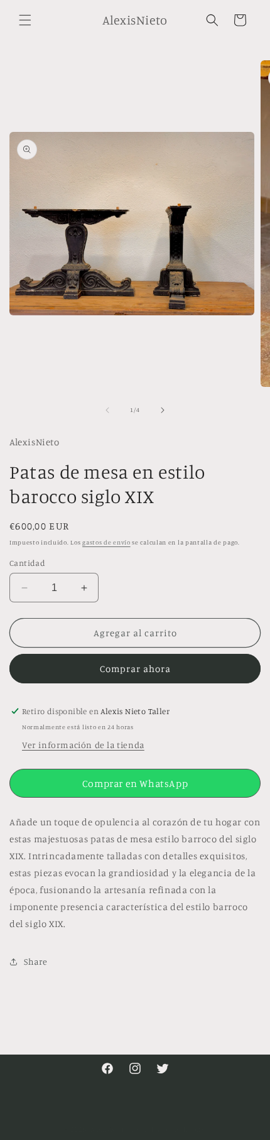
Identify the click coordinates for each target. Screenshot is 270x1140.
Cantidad (27, 563)
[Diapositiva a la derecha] (162, 410)
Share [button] (36, 961)
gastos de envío (106, 542)
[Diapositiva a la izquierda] (107, 410)
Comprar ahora (135, 669)
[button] (25, 20)
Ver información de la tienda (83, 744)
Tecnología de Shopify (168, 1129)
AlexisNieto (109, 1129)
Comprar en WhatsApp (135, 783)
